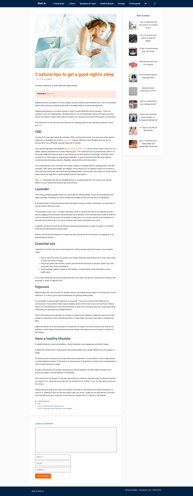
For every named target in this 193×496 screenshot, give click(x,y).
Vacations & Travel (88, 4)
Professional (134, 4)
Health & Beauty (107, 4)
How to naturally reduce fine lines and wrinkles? (55, 408)
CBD (40, 125)
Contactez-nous (145, 490)
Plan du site (157, 490)
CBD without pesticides (77, 148)
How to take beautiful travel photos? (51, 406)
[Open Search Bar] (155, 3)
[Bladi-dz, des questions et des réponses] (41, 3)
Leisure (72, 4)
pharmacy (67, 140)
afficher (50, 94)
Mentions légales (131, 490)
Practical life (58, 4)
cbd (39, 404)
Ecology (121, 4)
